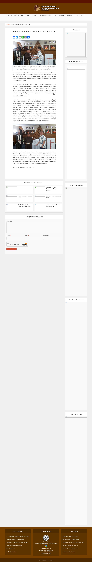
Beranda (10, 15)
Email (27, 235)
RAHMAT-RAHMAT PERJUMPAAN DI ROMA (24, 205)
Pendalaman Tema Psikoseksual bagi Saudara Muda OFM (53, 189)
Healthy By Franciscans (12, 552)
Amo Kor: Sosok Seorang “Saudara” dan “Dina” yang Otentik (73, 542)
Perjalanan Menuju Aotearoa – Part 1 (71, 539)
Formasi (69, 15)
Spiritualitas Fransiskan (46, 15)
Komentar (9, 221)
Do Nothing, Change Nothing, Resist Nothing (17, 542)
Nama (8, 235)
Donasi (82, 15)
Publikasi (76, 30)
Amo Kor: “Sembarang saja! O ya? (70, 548)
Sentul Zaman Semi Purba (69, 552)
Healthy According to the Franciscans (15, 539)
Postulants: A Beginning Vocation (14, 545)
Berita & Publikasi (18, 15)
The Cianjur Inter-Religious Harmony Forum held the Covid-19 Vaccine (18, 536)
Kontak (77, 15)
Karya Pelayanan (59, 15)
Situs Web (46, 235)
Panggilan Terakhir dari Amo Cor (70, 545)
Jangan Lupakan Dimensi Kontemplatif (53, 205)
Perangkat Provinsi (31, 15)
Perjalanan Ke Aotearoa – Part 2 (70, 536)
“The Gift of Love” (11, 548)
